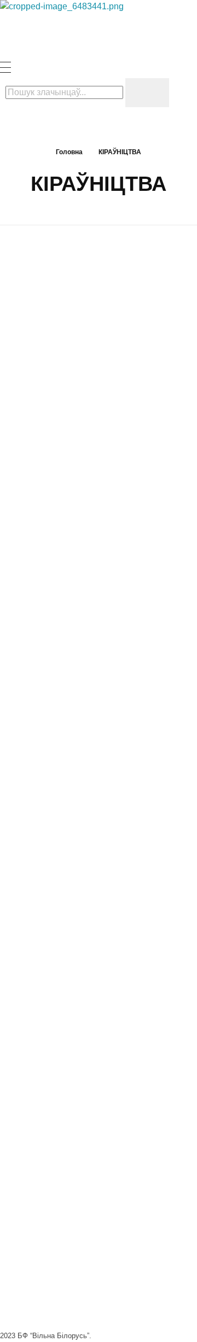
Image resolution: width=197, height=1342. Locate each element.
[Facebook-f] (13, 1128)
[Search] (147, 92)
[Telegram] (41, 1128)
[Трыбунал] (82, 31)
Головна (69, 152)
